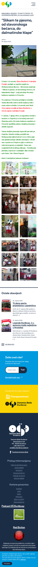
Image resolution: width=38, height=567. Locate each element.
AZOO (19, 491)
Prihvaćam (7, 563)
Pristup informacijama (19, 465)
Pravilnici (19, 497)
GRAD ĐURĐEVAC (19, 502)
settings (23, 560)
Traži (23, 370)
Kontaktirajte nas (12, 377)
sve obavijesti (9, 344)
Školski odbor (19, 478)
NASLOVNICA (6, 13)
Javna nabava (19, 468)
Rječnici (19, 489)
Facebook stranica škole (20, 452)
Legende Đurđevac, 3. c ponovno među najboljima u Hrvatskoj (25, 325)
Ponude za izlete (19, 476)
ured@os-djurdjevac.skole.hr (19, 447)
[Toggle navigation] (33, 4)
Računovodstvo (19, 473)
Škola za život (19, 499)
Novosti (13, 13)
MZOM (19, 494)
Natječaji (19, 470)
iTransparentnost (19, 397)
